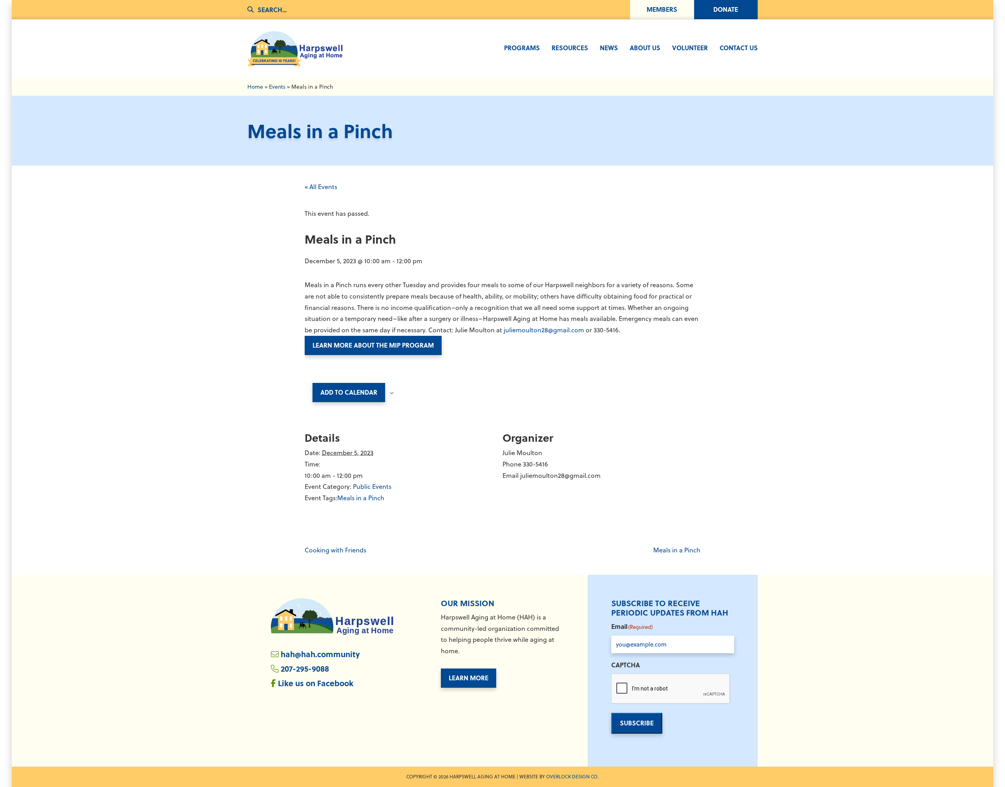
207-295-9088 (305, 668)
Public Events (372, 486)
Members (662, 9)
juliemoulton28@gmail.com (544, 330)
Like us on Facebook (315, 683)
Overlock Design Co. (572, 776)
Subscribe (637, 722)
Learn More (468, 677)
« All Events (321, 186)
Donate (725, 9)
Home (255, 87)
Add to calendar (348, 392)
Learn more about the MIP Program (373, 345)
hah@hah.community (320, 653)
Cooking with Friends (335, 550)
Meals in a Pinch (360, 498)
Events (277, 87)
